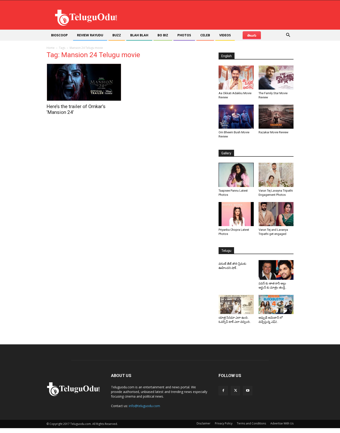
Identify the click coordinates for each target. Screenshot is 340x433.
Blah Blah (139, 35)
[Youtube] (247, 390)
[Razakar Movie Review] (276, 117)
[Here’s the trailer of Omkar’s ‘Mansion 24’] (83, 82)
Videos (225, 35)
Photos (184, 35)
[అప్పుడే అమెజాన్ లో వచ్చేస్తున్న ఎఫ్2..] (276, 304)
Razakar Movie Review (273, 132)
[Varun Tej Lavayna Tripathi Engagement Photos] (276, 175)
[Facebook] (223, 390)
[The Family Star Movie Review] (276, 77)
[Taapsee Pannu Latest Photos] (236, 175)
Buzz (116, 35)
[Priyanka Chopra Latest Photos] (236, 214)
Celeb (205, 35)
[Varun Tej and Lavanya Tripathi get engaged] (276, 214)
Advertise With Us (282, 423)
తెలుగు (251, 35)
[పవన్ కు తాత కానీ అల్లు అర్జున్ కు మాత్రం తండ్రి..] (276, 270)
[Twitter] (235, 390)
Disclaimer (203, 423)
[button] (288, 35)
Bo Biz (163, 35)
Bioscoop (59, 35)
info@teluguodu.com (144, 406)
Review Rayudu (90, 35)
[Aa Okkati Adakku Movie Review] (236, 77)
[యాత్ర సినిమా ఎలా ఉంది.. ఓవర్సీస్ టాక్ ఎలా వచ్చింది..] (236, 304)
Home (50, 48)
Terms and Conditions (251, 423)
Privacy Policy (223, 423)
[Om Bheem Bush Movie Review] (236, 117)
